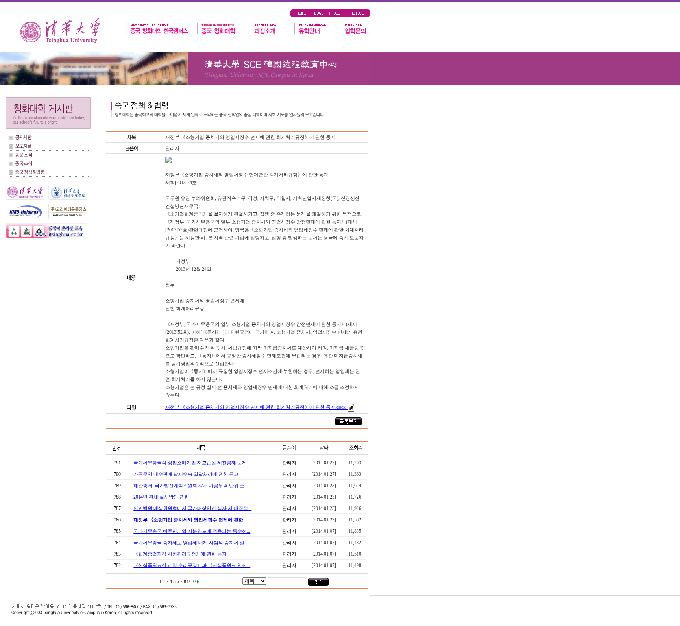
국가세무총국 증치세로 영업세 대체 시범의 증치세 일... (190, 542)
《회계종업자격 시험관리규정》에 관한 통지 (180, 554)
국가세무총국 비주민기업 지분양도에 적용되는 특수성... (191, 531)
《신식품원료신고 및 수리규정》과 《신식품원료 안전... (191, 565)
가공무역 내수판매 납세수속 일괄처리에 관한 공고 (185, 474)
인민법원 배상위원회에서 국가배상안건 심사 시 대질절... (192, 508)
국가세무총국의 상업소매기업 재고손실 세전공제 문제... (191, 462)
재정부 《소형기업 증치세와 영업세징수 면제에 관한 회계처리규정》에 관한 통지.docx (256, 407)
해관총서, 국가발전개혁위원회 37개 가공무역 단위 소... (190, 485)
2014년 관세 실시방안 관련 (161, 497)
